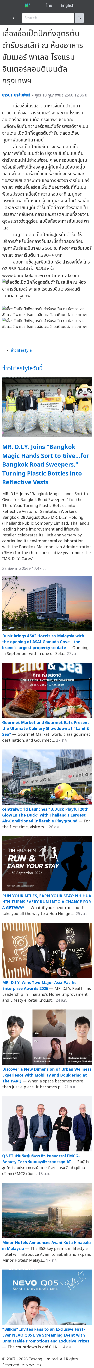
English (67, 6)
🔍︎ (79, 18)
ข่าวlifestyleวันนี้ (22, 368)
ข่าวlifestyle (21, 350)
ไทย (49, 6)
